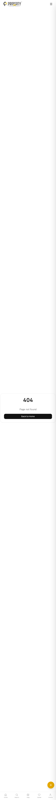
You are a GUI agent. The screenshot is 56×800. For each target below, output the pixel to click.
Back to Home (28, 416)
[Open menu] (51, 4)
